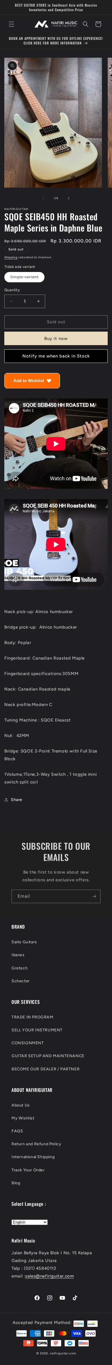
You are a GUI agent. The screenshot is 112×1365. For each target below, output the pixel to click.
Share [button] (16, 799)
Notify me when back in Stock (56, 356)
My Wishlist (22, 1118)
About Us (20, 1105)
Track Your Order (28, 1170)
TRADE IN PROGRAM (32, 1017)
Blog (15, 1183)
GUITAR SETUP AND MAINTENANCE (47, 1055)
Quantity (12, 290)
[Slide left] (43, 198)
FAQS (17, 1131)
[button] (11, 24)
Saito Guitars (24, 942)
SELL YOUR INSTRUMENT (37, 1030)
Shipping (11, 257)
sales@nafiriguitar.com (49, 1276)
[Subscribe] (94, 896)
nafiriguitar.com (63, 1353)
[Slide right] (68, 198)
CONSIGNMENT (27, 1043)
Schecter (20, 981)
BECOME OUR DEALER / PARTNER (45, 1069)
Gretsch (19, 968)
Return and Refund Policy (36, 1144)
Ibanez (18, 954)
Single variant (27, 278)
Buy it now (56, 338)
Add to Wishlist (28, 380)
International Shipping (33, 1156)
